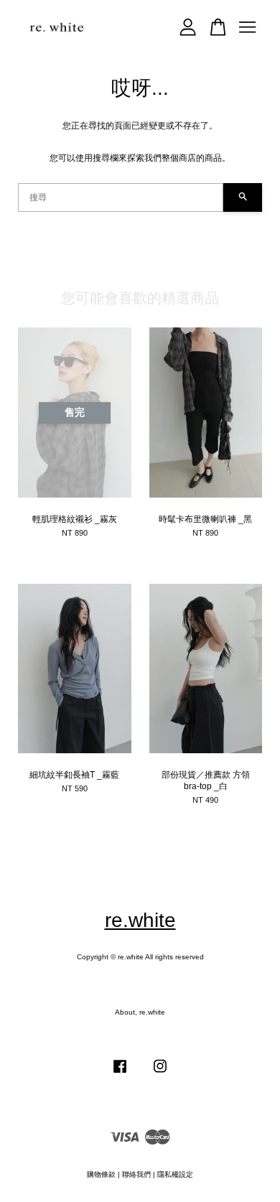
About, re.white (140, 1012)
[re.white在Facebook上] (120, 1074)
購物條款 (101, 1174)
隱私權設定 (175, 1174)
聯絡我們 (136, 1174)
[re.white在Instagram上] (160, 1074)
